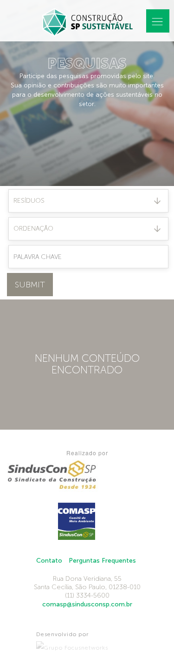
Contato (49, 561)
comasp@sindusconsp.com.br (87, 604)
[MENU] (157, 21)
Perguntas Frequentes (102, 561)
